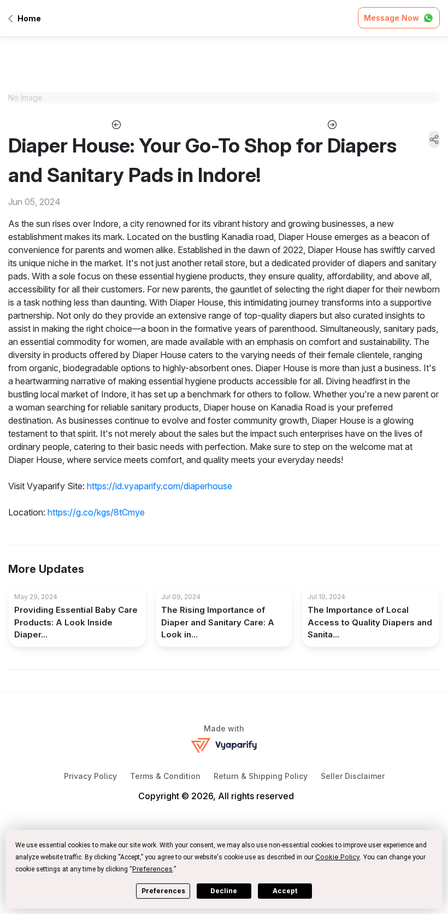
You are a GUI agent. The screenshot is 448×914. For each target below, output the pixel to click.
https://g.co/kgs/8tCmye (96, 512)
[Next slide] (332, 123)
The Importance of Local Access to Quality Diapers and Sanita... (370, 622)
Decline (223, 891)
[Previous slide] (116, 123)
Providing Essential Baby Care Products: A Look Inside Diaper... (76, 622)
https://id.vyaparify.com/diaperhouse (159, 486)
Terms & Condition (165, 776)
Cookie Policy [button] (337, 857)
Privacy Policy (90, 776)
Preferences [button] (152, 869)
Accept (285, 891)
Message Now (391, 17)
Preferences (163, 891)
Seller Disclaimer (353, 776)
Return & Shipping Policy (261, 776)
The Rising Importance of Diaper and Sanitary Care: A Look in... (217, 622)
